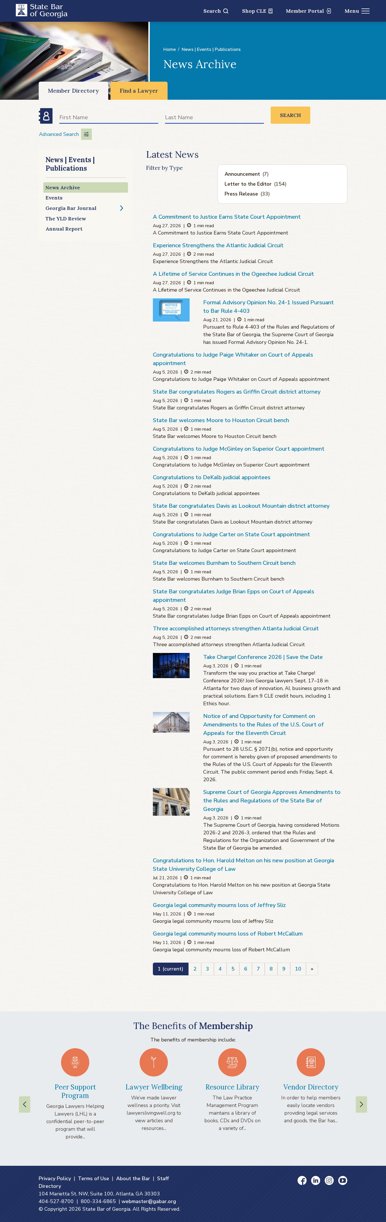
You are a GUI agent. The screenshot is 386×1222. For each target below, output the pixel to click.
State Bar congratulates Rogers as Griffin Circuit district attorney (236, 392)
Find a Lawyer (139, 90)
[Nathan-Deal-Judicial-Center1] (171, 802)
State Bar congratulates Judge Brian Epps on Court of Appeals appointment (233, 596)
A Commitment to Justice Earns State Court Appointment (227, 217)
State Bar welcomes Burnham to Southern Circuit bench (224, 563)
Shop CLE (254, 11)
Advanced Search (59, 134)
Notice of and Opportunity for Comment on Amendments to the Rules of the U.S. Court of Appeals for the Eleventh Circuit (263, 724)
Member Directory (73, 90)
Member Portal (305, 11)
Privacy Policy (55, 1178)
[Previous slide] (24, 1104)
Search (212, 11)
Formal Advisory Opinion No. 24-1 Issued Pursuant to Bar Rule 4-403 (268, 307)
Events (53, 197)
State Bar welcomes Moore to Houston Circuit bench (221, 420)
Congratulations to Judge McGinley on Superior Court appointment (238, 449)
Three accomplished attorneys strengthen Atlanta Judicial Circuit (236, 628)
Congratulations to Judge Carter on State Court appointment (231, 534)
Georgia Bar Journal (70, 208)
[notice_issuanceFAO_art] (171, 309)
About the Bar (133, 1178)
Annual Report (64, 228)
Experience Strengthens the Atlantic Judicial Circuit (218, 245)
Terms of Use (93, 1178)
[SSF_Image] (171, 665)
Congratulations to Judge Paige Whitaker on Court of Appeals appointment (233, 359)
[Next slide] (361, 1104)
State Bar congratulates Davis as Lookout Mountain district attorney (241, 506)
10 (298, 968)
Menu (352, 11)
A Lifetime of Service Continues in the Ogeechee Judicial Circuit (233, 274)
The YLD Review (65, 218)
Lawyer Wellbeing (153, 1087)
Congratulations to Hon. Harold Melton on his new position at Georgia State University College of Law (243, 865)
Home (169, 49)
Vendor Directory (310, 1087)
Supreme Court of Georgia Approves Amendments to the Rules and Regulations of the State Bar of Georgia (272, 800)
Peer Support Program (75, 1091)
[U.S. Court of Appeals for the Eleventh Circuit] (171, 722)
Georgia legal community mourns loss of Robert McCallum (228, 933)
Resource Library (232, 1087)
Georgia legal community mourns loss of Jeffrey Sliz (219, 905)
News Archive (62, 187)
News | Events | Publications (211, 49)
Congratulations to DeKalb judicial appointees (211, 477)
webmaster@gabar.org (149, 1201)
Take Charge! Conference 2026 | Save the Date (263, 657)
